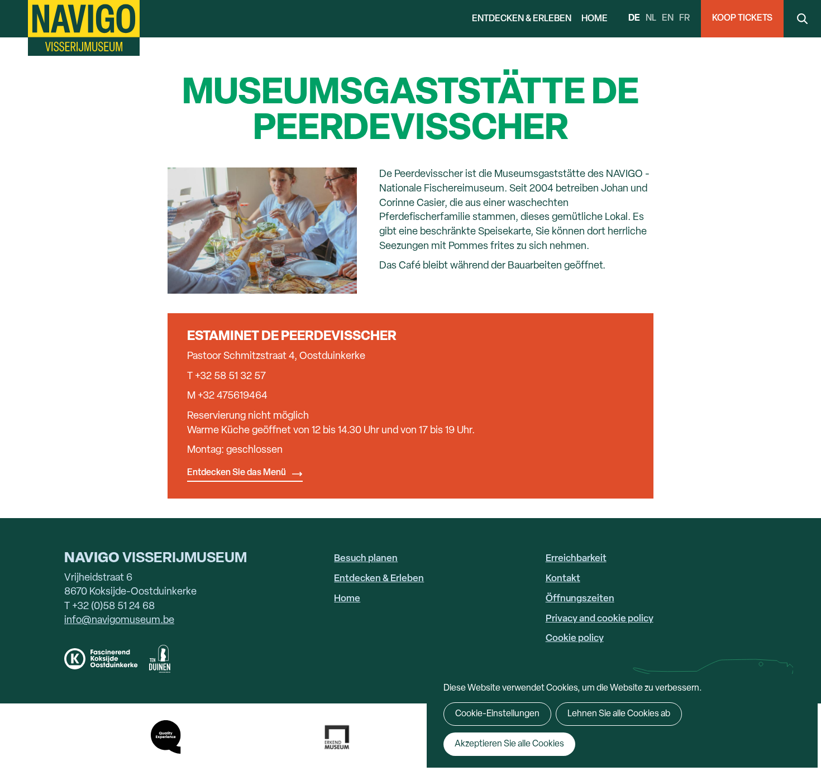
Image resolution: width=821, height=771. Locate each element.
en (668, 18)
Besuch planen (366, 558)
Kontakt (563, 578)
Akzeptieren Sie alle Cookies (509, 744)
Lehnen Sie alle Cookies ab (618, 714)
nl (651, 18)
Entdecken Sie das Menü (236, 472)
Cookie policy (575, 638)
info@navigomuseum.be (119, 620)
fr (684, 18)
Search (802, 18)
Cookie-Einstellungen (497, 714)
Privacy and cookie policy (599, 619)
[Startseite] (84, 28)
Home (594, 19)
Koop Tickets (742, 18)
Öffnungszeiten (580, 599)
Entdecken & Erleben (521, 19)
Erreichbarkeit (576, 558)
